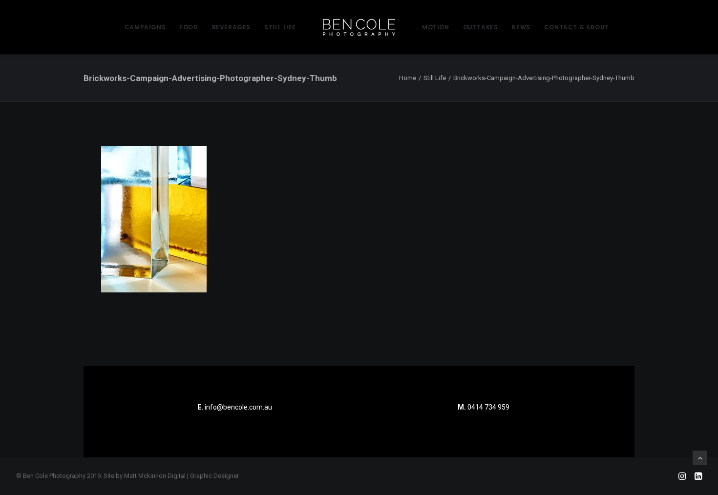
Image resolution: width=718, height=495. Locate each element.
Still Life (434, 78)
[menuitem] (145, 27)
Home (407, 78)
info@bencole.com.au (234, 407)
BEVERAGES (231, 27)
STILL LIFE (280, 27)
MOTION (435, 27)
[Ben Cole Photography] (359, 27)
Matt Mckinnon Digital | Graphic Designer (181, 475)
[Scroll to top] (700, 457)
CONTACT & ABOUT (576, 27)
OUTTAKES (480, 27)
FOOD (188, 27)
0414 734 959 (488, 407)
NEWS (520, 27)
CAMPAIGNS (145, 27)
